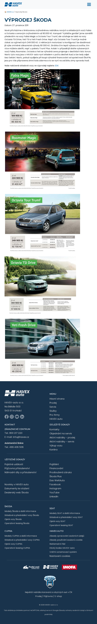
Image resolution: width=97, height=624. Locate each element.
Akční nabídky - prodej (62, 437)
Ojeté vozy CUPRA (13, 543)
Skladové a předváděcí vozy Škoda (22, 515)
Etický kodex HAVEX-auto (62, 548)
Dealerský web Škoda (17, 492)
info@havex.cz (21, 437)
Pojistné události (14, 464)
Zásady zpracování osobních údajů (67, 535)
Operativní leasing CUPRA (17, 548)
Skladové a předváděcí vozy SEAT (66, 517)
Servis (53, 406)
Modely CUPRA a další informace (21, 535)
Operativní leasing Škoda (17, 523)
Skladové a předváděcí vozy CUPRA (22, 539)
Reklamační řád (57, 543)
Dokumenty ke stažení (17, 488)
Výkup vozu (56, 445)
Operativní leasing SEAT (61, 525)
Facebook (55, 484)
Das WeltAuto (57, 480)
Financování (56, 468)
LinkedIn (54, 496)
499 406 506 (16, 447)
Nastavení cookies (60, 556)
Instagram (55, 488)
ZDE (57, 65)
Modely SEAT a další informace (65, 513)
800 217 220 (15, 433)
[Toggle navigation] (89, 4)
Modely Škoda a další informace (20, 511)
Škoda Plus (56, 476)
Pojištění (54, 464)
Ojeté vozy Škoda (13, 519)
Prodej (53, 402)
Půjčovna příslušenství (17, 468)
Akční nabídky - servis (62, 441)
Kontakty (54, 429)
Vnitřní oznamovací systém (63, 552)
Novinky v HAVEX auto (17, 484)
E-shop (58, 596)
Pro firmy (55, 414)
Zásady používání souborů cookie (66, 539)
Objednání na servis (61, 433)
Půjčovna (48, 596)
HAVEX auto (56, 418)
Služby (53, 410)
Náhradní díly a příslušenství (20, 472)
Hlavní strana (57, 398)
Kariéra (53, 449)
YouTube (54, 492)
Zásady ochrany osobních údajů (72, 610)
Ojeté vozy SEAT (57, 521)
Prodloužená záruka (61, 472)
